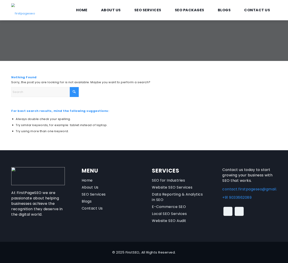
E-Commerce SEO (169, 206)
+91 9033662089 (237, 197)
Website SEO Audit (169, 220)
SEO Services (94, 194)
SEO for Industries (168, 180)
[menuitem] (81, 10)
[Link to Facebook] (227, 211)
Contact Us (92, 208)
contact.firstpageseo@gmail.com (253, 189)
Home (87, 180)
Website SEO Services (172, 187)
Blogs (87, 201)
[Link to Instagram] (239, 211)
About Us (90, 187)
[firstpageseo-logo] (23, 10)
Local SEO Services (169, 213)
